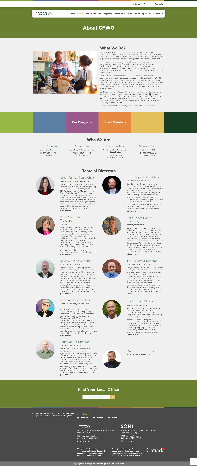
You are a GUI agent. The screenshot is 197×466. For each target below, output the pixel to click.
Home (72, 14)
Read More (66, 211)
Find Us (159, 14)
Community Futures (125, 106)
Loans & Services (93, 14)
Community (119, 14)
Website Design (98, 464)
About (80, 14)
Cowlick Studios (116, 464)
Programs (107, 14)
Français (159, 4)
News (129, 14)
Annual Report (140, 14)
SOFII (151, 14)
